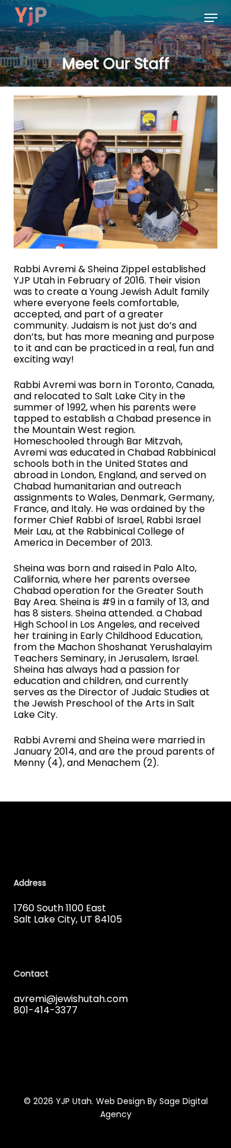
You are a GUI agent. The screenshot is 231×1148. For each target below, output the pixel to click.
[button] (210, 18)
